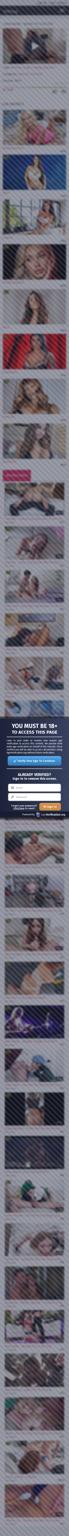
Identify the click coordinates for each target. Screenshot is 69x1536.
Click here (18, 808)
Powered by (28, 814)
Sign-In (52, 806)
